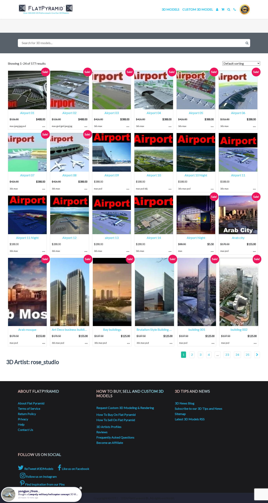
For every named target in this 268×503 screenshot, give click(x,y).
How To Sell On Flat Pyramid (115, 420)
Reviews (102, 432)
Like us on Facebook (75, 468)
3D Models (170, 9)
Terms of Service (29, 408)
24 (237, 354)
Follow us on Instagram (41, 476)
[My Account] (217, 9)
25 (247, 354)
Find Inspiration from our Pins (45, 484)
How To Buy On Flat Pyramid (116, 414)
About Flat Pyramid (31, 403)
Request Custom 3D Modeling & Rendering (125, 408)
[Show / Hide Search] (228, 9)
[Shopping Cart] (222, 9)
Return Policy (27, 414)
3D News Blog (184, 403)
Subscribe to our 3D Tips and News (198, 408)
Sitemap (180, 414)
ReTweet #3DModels (38, 468)
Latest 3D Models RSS (190, 419)
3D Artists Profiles (108, 427)
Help (21, 424)
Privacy (23, 419)
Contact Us (25, 429)
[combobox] (134, 43)
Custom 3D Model (197, 9)
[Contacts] (234, 9)
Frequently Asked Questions (115, 437)
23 (227, 354)
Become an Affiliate (109, 442)
